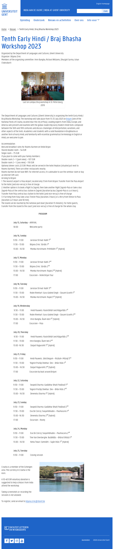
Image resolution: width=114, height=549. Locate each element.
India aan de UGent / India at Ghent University (46, 10)
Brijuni (69, 118)
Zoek (105, 10)
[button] (92, 20)
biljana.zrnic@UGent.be (35, 501)
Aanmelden (86, 540)
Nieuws (13, 29)
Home (4, 29)
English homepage (103, 3)
